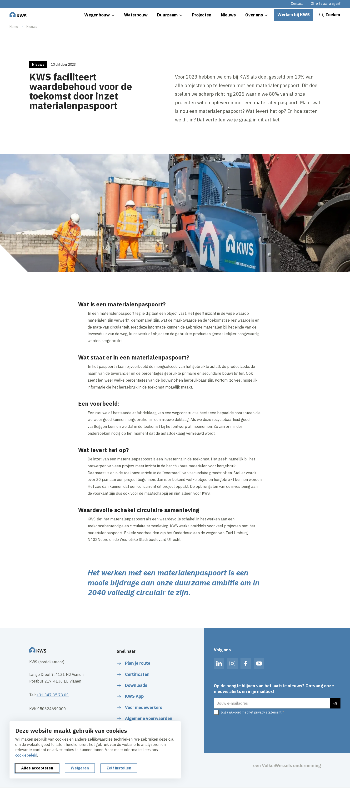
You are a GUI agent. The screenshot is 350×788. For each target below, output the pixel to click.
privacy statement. (268, 712)
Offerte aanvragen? (325, 3)
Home (14, 27)
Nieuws (31, 27)
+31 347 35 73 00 (53, 695)
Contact (297, 3)
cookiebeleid (26, 755)
